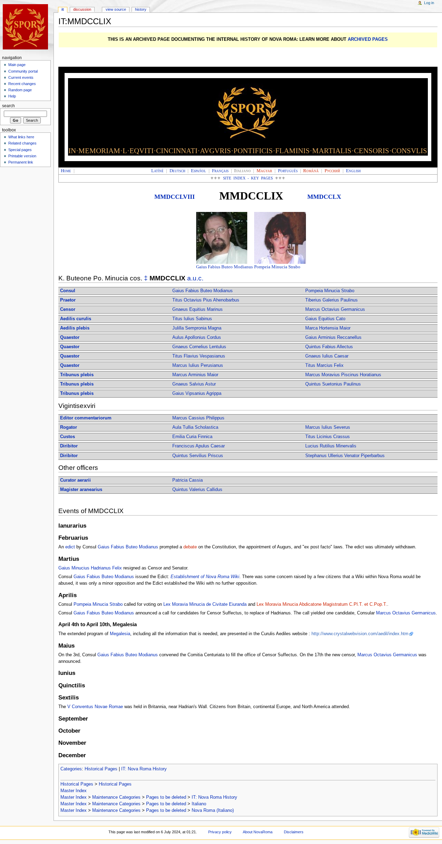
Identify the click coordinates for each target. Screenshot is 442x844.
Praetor (68, 300)
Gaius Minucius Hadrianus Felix (90, 568)
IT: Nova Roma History (144, 769)
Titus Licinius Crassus (327, 436)
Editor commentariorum (86, 418)
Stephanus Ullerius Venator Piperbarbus (345, 455)
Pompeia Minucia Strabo (277, 267)
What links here (21, 137)
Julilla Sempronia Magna (196, 328)
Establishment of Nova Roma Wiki (205, 576)
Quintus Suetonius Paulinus (333, 384)
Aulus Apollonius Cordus (196, 337)
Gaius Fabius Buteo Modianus (224, 267)
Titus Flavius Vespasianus (198, 356)
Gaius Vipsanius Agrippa (196, 393)
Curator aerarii (75, 480)
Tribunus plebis (77, 374)
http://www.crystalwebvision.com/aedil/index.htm (360, 633)
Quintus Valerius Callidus (197, 489)
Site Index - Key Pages (248, 178)
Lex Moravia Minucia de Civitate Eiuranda (205, 604)
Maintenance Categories (116, 797)
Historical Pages (101, 769)
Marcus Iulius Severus (327, 427)
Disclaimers (294, 832)
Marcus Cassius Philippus (198, 418)
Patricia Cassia (187, 480)
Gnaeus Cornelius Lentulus (199, 346)
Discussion (82, 9)
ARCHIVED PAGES (368, 39)
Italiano (199, 803)
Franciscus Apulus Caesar (198, 446)
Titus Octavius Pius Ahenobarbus (205, 300)
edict (70, 547)
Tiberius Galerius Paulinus (331, 300)
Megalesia (120, 633)
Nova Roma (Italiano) (213, 810)
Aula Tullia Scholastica (195, 427)
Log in (429, 3)
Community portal (23, 71)
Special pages (20, 150)
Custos (67, 436)
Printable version (22, 156)
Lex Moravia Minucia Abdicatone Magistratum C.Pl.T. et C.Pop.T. (322, 604)
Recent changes (22, 84)
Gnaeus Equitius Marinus (197, 309)
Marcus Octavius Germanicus (335, 309)
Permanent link (20, 162)
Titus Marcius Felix (324, 365)
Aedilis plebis (74, 328)
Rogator (68, 427)
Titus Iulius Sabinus (192, 318)
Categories (71, 769)
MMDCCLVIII (174, 196)
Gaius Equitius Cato (325, 318)
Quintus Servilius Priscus (197, 455)
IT (62, 9)
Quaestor (69, 337)
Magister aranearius (81, 489)
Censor (67, 309)
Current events (20, 77)
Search (8, 106)
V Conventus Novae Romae (95, 706)
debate (190, 547)
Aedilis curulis (75, 318)
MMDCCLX (324, 196)
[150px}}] (222, 237)
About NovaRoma (257, 832)
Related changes (22, 143)
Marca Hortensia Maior (327, 328)
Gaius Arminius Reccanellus (333, 337)
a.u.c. (195, 278)
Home (66, 170)
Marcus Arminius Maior (195, 374)
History (140, 9)
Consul (67, 290)
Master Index (73, 790)
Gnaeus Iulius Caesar (326, 356)
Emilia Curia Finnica (192, 436)
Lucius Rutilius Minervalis (330, 446)
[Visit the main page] (27, 27)
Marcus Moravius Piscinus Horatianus (343, 374)
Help (12, 96)
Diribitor (69, 446)
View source (116, 9)
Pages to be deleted (166, 797)
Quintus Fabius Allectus (329, 346)
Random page (20, 90)
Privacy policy (220, 832)
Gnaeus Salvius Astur (194, 384)
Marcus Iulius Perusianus (197, 365)
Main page (17, 65)
